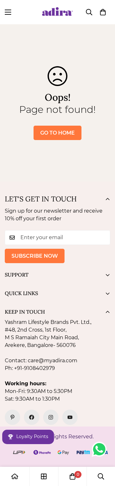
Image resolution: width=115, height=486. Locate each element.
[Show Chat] (101, 449)
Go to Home (57, 133)
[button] (103, 12)
